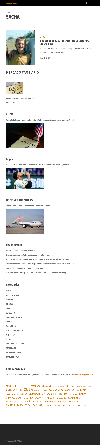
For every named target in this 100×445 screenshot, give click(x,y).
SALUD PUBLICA (15, 405)
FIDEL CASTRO (73, 394)
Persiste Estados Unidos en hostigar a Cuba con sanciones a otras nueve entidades (41, 120)
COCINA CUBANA (76, 386)
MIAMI (79, 398)
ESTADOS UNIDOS (40, 393)
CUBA (28, 389)
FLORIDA (82, 394)
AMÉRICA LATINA (12, 295)
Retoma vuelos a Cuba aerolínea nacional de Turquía (28, 206)
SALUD (77, 402)
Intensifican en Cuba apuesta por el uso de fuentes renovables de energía (36, 273)
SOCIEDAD (37, 405)
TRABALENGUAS (12, 357)
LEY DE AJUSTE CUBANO (55, 398)
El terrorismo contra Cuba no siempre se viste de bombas (29, 255)
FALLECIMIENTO (60, 394)
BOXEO (62, 386)
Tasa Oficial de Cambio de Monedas (20, 99)
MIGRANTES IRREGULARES (16, 402)
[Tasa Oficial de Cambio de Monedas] (50, 89)
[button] (92, 3)
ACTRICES (21, 386)
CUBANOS (44, 390)
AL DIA (42, 37)
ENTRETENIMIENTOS (12, 394)
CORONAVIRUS (14, 389)
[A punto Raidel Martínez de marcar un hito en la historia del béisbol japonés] (25, 178)
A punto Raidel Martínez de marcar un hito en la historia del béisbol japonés (37, 165)
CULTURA (9, 300)
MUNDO (9, 339)
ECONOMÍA (80, 390)
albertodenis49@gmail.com (82, 375)
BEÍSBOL (46, 385)
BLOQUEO (56, 386)
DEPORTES (10, 308)
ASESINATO (35, 386)
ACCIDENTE (11, 386)
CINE (67, 386)
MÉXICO (31, 401)
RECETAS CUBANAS (13, 352)
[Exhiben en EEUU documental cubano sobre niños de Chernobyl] (20, 47)
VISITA (84, 405)
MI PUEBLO (10, 335)
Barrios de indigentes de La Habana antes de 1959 (27, 268)
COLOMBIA (87, 386)
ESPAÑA (23, 394)
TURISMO (57, 405)
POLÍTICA (64, 402)
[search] (87, 3)
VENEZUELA (66, 405)
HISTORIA (26, 398)
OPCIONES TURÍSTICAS (15, 344)
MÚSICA (40, 401)
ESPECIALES (10, 313)
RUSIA (71, 402)
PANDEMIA (57, 402)
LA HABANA (36, 397)
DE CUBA (9, 304)
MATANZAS (71, 398)
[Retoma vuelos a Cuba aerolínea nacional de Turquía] (25, 221)
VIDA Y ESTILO (75, 405)
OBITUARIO (49, 402)
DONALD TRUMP (67, 390)
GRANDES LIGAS (13, 398)
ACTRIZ (27, 386)
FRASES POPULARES (14, 317)
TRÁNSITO (47, 405)
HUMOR (9, 322)
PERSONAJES (11, 348)
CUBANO (36, 390)
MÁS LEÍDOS (11, 326)
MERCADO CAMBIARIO (14, 330)
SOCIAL (28, 405)
